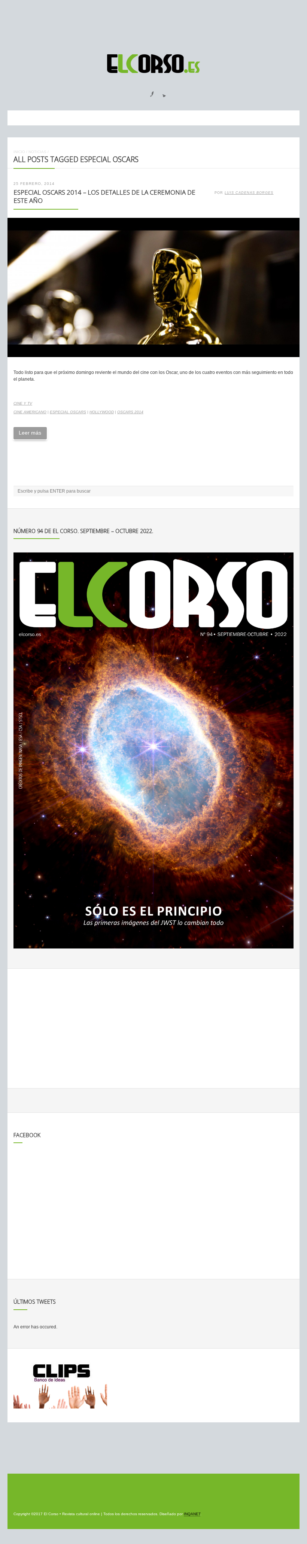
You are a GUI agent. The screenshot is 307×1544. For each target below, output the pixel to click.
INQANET (192, 1514)
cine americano (29, 412)
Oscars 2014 (130, 412)
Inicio (19, 152)
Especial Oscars (68, 412)
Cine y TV (22, 403)
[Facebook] (148, 92)
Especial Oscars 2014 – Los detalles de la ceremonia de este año (104, 196)
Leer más (30, 433)
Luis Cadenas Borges (249, 193)
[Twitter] (161, 92)
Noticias (37, 152)
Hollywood (101, 412)
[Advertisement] (153, 23)
